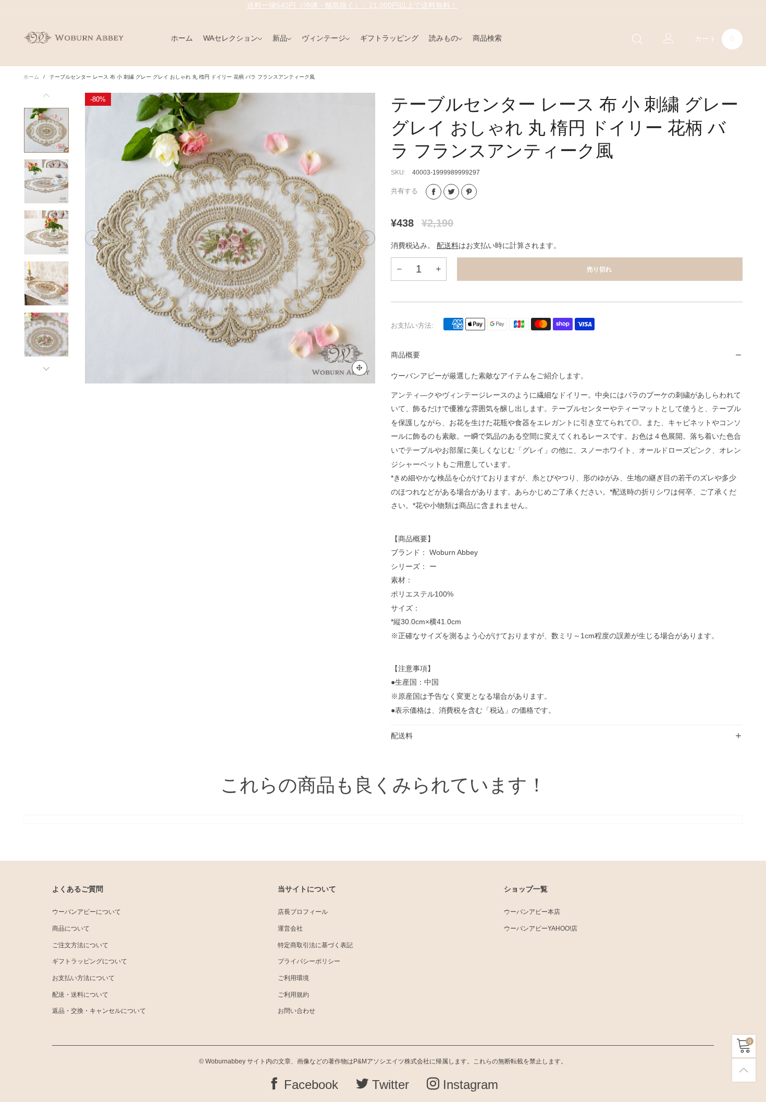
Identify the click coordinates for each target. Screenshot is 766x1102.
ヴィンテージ (323, 38)
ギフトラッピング (389, 38)
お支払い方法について (83, 978)
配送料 (448, 245)
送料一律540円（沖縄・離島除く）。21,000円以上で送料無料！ (352, 5)
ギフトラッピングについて (89, 961)
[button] (93, 238)
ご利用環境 (293, 978)
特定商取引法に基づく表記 (315, 945)
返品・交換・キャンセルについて (99, 1010)
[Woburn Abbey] (73, 37)
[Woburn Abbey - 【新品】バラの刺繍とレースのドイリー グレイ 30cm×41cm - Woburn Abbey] (46, 181)
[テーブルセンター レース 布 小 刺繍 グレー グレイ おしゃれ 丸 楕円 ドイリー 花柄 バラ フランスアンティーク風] (230, 238)
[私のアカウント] (668, 39)
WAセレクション (230, 38)
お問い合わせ (296, 1010)
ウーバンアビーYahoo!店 (540, 928)
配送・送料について (80, 994)
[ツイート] (451, 192)
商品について (71, 928)
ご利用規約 (293, 994)
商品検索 (487, 38)
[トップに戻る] (744, 1070)
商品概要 (405, 355)
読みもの (443, 38)
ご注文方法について (80, 945)
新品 (280, 38)
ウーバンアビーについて (86, 911)
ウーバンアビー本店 (532, 911)
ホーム (182, 38)
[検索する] (637, 39)
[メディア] (359, 368)
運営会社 (290, 928)
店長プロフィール (303, 911)
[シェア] (433, 192)
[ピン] (469, 192)
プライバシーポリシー (309, 961)
